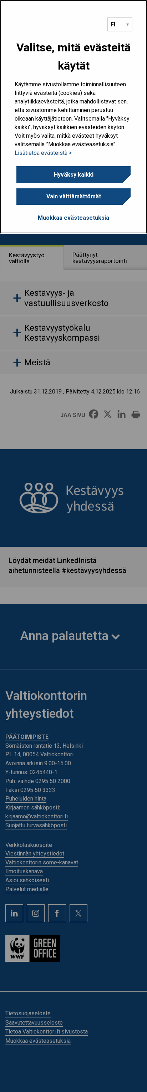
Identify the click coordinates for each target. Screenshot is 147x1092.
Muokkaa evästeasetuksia (73, 217)
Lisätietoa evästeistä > (43, 152)
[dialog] (73, 116)
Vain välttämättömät (73, 196)
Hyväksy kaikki (73, 174)
